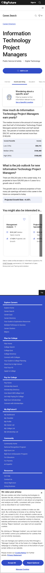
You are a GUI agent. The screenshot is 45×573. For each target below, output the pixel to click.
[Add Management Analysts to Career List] (24, 219)
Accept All (12, 563)
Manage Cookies (22, 569)
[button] (4, 235)
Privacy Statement (14, 555)
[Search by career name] (36, 15)
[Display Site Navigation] (43, 8)
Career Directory (9, 24)
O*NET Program (8, 263)
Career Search (10, 15)
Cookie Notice (20, 553)
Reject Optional (33, 563)
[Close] (41, 492)
